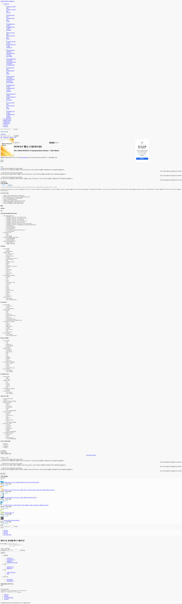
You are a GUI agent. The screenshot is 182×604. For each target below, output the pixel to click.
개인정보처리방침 (8, 597)
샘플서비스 (10, 568)
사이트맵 (6, 599)
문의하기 (3, 552)
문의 (8, 574)
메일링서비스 (6, 123)
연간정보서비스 (7, 119)
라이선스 (5, 530)
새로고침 (22, 550)
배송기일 (5, 533)
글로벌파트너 (6, 122)
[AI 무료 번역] (91, 455)
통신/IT (11, 137)
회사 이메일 (4, 543)
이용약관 (6, 596)
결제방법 (5, 531)
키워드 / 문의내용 (5, 548)
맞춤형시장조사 (7, 120)
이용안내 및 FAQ (11, 572)
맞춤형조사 (10, 561)
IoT (15, 137)
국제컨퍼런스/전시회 (12, 562)
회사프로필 (10, 579)
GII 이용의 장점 (7, 534)
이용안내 (5, 125)
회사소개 (5, 126)
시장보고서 (6, 3)
